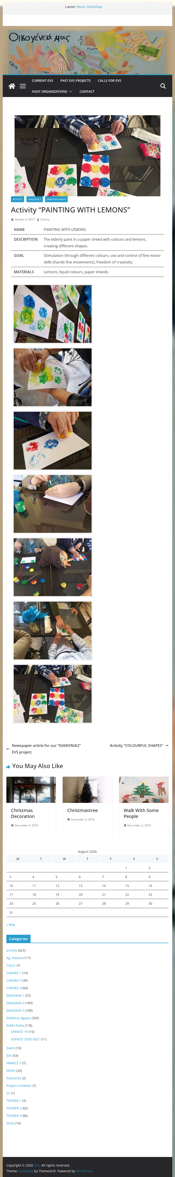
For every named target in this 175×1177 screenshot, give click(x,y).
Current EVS (42, 80)
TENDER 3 (13, 1115)
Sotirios (45, 219)
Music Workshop (89, 7)
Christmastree (82, 810)
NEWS (10, 1070)
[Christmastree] (87, 779)
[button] (69, 91)
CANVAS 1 (13, 973)
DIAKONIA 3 (15, 1010)
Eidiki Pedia (15, 1025)
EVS (9, 1055)
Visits (10, 1123)
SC (8, 1093)
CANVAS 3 (13, 980)
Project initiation (18, 1085)
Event (10, 1048)
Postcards (13, 1078)
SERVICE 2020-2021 (25, 1039)
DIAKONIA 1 (15, 995)
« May (10, 924)
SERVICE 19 (19, 1031)
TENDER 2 (13, 1108)
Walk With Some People (141, 813)
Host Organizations (49, 91)
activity (17, 199)
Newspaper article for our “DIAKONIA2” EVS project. (46, 749)
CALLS (10, 965)
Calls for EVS (109, 80)
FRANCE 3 (13, 1063)
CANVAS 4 (13, 988)
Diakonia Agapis (56, 199)
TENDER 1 (13, 1100)
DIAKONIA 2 (34, 199)
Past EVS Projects (75, 80)
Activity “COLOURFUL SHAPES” (136, 745)
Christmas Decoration (23, 813)
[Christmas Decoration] (31, 779)
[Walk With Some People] (144, 779)
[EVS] (87, 28)
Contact (87, 91)
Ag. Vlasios (14, 958)
